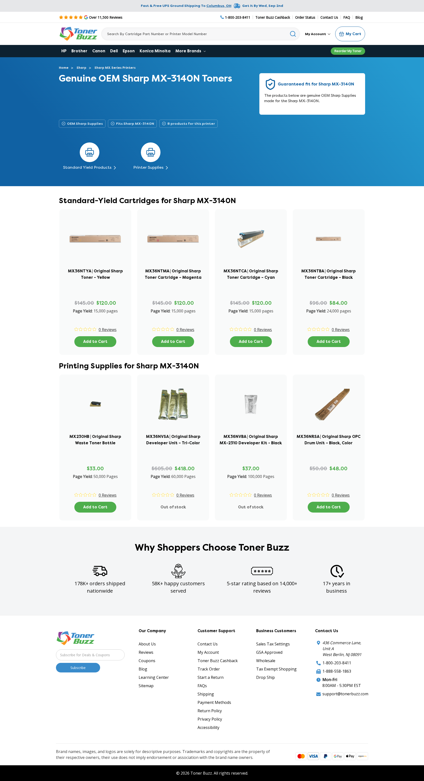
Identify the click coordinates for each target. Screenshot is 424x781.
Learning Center (154, 677)
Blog (359, 17)
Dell (114, 51)
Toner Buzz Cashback (272, 17)
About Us (147, 644)
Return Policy (210, 710)
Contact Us (329, 17)
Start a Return (211, 677)
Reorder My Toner (347, 51)
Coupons (147, 660)
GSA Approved (269, 652)
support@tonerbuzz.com (345, 694)
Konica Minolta (155, 51)
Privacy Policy (210, 719)
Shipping (206, 694)
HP (63, 51)
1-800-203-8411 (336, 663)
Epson (129, 51)
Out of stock (173, 507)
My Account (316, 34)
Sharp (81, 68)
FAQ (346, 17)
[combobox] (200, 34)
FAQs (202, 685)
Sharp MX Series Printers (115, 68)
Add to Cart (95, 341)
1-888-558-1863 (336, 671)
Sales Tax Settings (273, 644)
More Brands (188, 51)
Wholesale (265, 660)
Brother (79, 51)
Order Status (305, 17)
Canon (98, 51)
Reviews (146, 652)
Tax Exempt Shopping (276, 669)
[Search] (293, 34)
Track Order (209, 669)
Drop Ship (265, 677)
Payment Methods (214, 702)
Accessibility (208, 727)
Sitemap (146, 685)
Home (63, 68)
